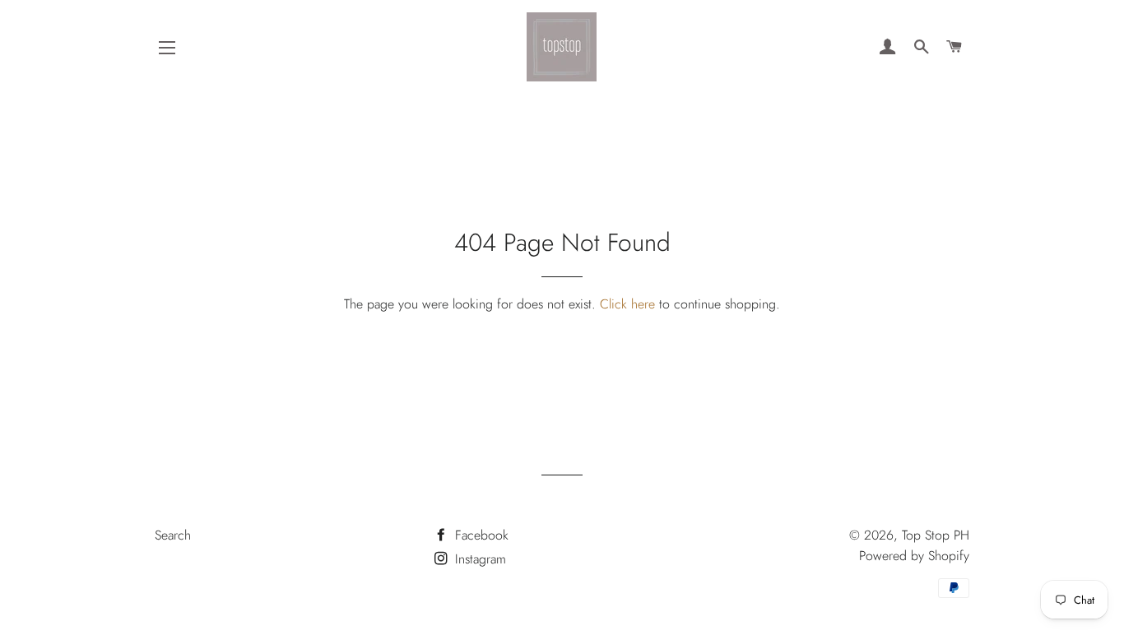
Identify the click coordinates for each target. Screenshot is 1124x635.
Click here (627, 303)
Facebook (480, 535)
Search (173, 535)
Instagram (478, 558)
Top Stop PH (935, 535)
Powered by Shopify (914, 555)
